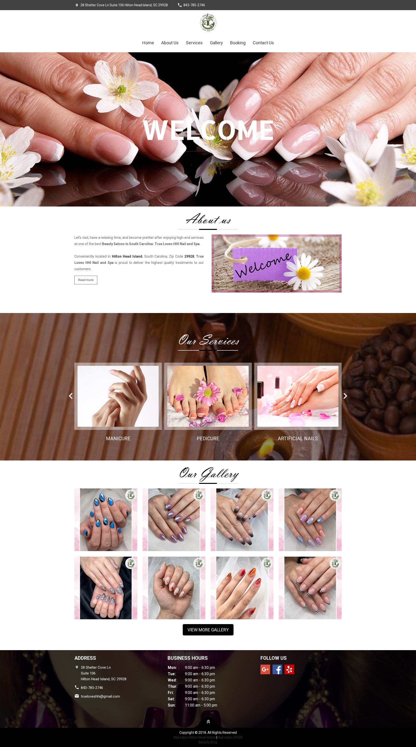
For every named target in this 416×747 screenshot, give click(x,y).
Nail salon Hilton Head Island (195, 737)
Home (148, 42)
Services (194, 42)
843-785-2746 (194, 5)
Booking (238, 42)
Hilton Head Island (127, 256)
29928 (189, 256)
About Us (170, 42)
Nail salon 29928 (230, 737)
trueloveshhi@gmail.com (100, 696)
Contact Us (263, 42)
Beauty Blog (208, 742)
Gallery (216, 42)
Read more (85, 280)
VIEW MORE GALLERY (208, 629)
